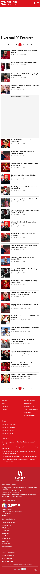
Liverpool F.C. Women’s (8, 427)
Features (4, 409)
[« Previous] (9, 44)
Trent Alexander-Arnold (31, 409)
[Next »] (31, 44)
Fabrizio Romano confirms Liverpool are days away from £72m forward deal (18, 460)
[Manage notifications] (35, 569)
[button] (34, 3)
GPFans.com (5, 530)
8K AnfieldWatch (8, 561)
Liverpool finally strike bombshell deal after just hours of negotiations (18, 443)
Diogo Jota (27, 412)
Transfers (5, 406)
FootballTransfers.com (8, 522)
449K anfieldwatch (8, 555)
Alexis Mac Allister (29, 415)
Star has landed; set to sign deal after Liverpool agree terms (19, 456)
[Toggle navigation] (37, 3)
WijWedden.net (6, 538)
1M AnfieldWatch (8, 558)
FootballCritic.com (7, 525)
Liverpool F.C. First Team (9, 424)
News (3, 403)
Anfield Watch (6, 544)
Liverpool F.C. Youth (7, 433)
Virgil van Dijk (28, 403)
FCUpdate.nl (5, 528)
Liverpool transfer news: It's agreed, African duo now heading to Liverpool (20, 448)
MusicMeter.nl (6, 536)
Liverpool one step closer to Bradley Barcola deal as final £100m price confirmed (18, 452)
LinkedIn (5, 515)
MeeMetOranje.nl (7, 546)
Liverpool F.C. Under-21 (8, 430)
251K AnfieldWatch (9, 553)
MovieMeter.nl (6, 533)
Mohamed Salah (29, 406)
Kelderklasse (5, 541)
